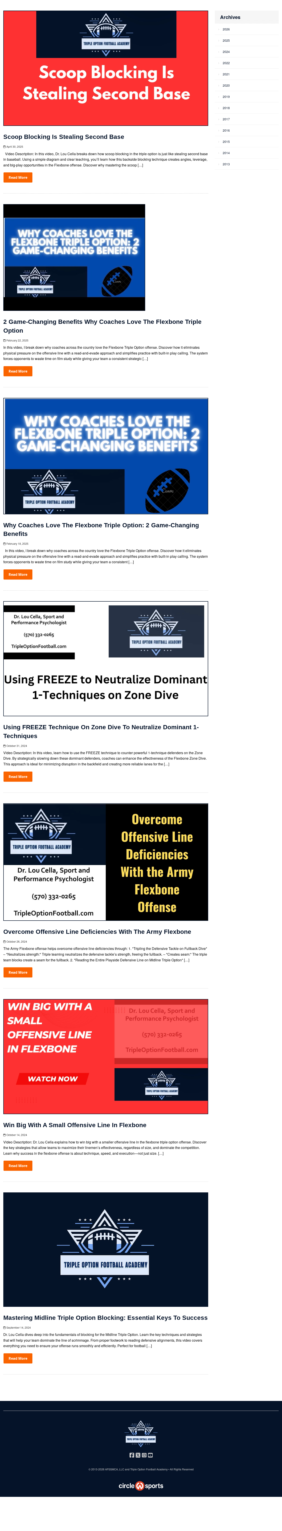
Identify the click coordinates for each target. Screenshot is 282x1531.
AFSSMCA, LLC (114, 1469)
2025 (226, 40)
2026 (226, 29)
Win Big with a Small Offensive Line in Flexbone (75, 1125)
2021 (226, 74)
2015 (226, 141)
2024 (226, 51)
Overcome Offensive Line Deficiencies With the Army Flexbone (97, 931)
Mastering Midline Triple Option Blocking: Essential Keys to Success (105, 1317)
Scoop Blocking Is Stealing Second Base (63, 136)
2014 (226, 153)
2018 (226, 108)
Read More (18, 177)
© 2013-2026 (97, 1469)
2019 (226, 96)
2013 (226, 164)
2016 (226, 130)
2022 (226, 63)
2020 (226, 85)
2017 (226, 119)
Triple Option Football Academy (149, 1469)
